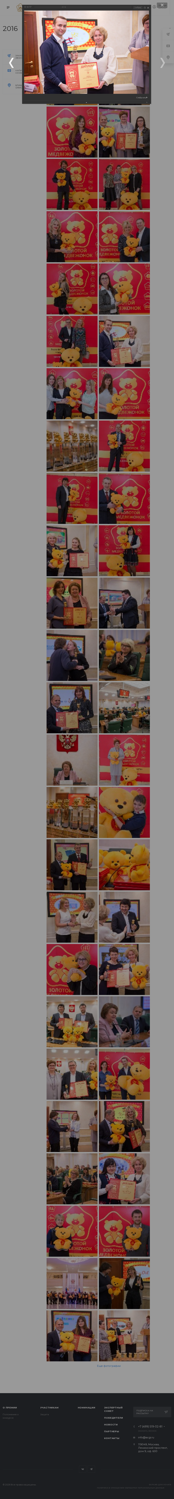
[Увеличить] (144, 7)
